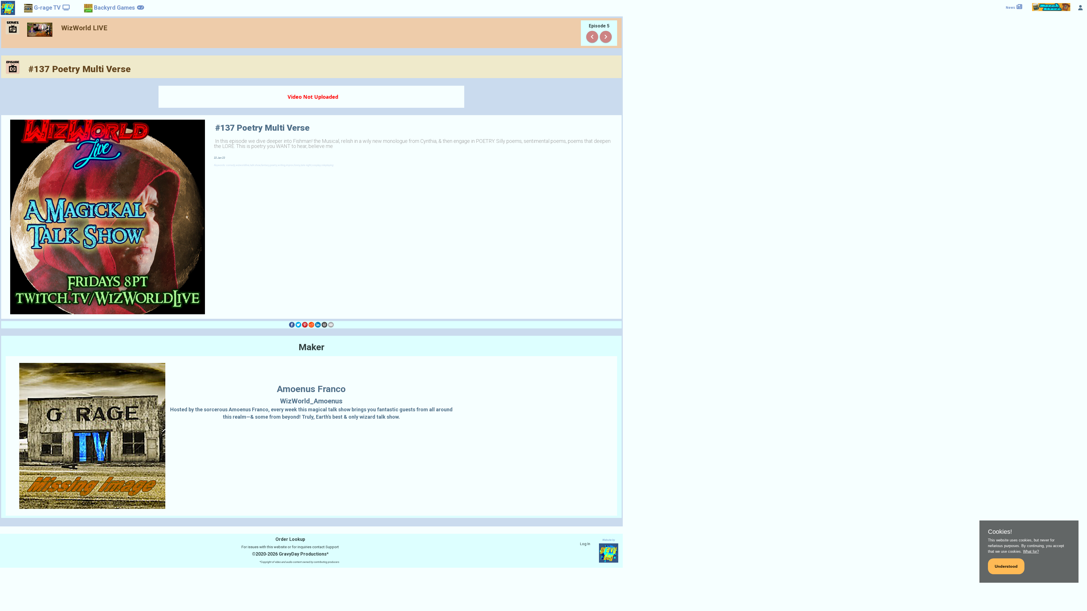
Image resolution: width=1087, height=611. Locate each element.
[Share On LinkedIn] (318, 324)
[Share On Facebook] (292, 324)
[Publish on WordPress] (324, 324)
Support (332, 547)
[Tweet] (298, 324)
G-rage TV (47, 7)
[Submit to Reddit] (311, 324)
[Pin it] (305, 324)
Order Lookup (290, 539)
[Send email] (331, 324)
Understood (1006, 566)
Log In (585, 544)
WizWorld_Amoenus (311, 401)
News (1011, 8)
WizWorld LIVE (84, 28)
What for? (1031, 551)
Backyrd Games (114, 7)
